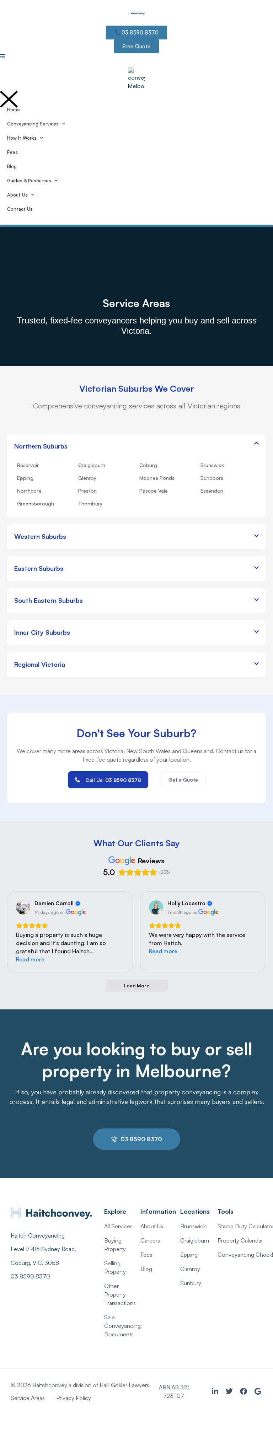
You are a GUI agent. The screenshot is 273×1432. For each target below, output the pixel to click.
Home (13, 109)
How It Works (22, 138)
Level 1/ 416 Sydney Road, (44, 1249)
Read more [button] (30, 959)
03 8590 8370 (30, 1276)
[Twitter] (229, 1391)
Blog (12, 166)
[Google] (257, 1391)
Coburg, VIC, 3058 (35, 1262)
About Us (17, 195)
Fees (12, 152)
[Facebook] (243, 1391)
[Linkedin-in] (215, 1391)
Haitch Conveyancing (38, 1235)
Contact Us (20, 209)
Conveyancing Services (33, 124)
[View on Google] (23, 907)
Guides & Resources (29, 180)
